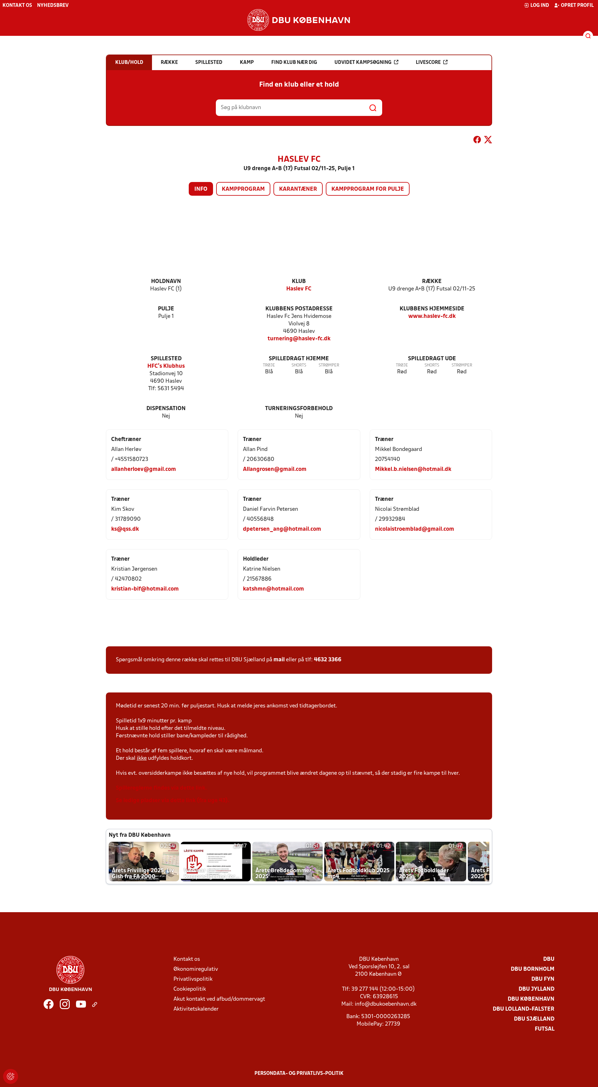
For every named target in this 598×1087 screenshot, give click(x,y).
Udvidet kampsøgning (363, 62)
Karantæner (298, 189)
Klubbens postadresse (299, 309)
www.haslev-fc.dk (432, 316)
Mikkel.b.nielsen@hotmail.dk (413, 469)
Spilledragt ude (432, 359)
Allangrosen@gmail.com (274, 469)
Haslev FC (298, 289)
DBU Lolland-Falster (523, 1009)
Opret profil (577, 5)
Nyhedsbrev (53, 5)
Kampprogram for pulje (367, 189)
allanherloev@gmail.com (143, 469)
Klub (299, 281)
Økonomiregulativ (195, 969)
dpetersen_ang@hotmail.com (282, 529)
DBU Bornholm (532, 969)
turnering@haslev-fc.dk (299, 339)
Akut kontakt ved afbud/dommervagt (219, 999)
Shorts (299, 365)
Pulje (166, 309)
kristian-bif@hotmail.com (145, 589)
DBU (548, 959)
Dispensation (166, 408)
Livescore (428, 62)
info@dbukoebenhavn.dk (385, 1004)
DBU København (531, 999)
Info (200, 189)
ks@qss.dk (125, 529)
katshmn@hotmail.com (273, 589)
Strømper (329, 365)
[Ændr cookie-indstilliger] (10, 1076)
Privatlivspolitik (192, 979)
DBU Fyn (542, 979)
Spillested (166, 359)
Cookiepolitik (189, 989)
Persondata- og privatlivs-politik (299, 1073)
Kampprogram (243, 189)
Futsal (544, 1029)
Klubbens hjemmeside (432, 309)
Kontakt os (17, 5)
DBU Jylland (536, 989)
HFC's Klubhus (166, 366)
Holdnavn (166, 281)
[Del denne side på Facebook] (477, 141)
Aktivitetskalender (196, 1009)
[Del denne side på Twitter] (488, 141)
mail (279, 660)
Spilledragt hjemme (299, 359)
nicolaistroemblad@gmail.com (414, 529)
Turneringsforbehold (299, 408)
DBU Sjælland (534, 1019)
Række (432, 281)
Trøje (269, 365)
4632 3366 (327, 660)
